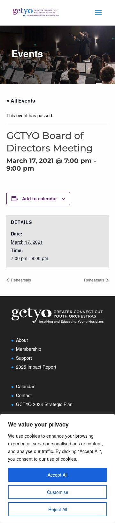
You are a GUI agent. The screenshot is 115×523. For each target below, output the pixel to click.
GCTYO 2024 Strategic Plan (44, 404)
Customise (57, 492)
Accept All (57, 475)
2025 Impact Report (36, 367)
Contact (24, 395)
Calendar (25, 386)
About (22, 340)
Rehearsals (20, 279)
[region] (57, 468)
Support (24, 358)
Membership (28, 349)
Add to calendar (39, 198)
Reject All (57, 509)
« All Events (20, 100)
